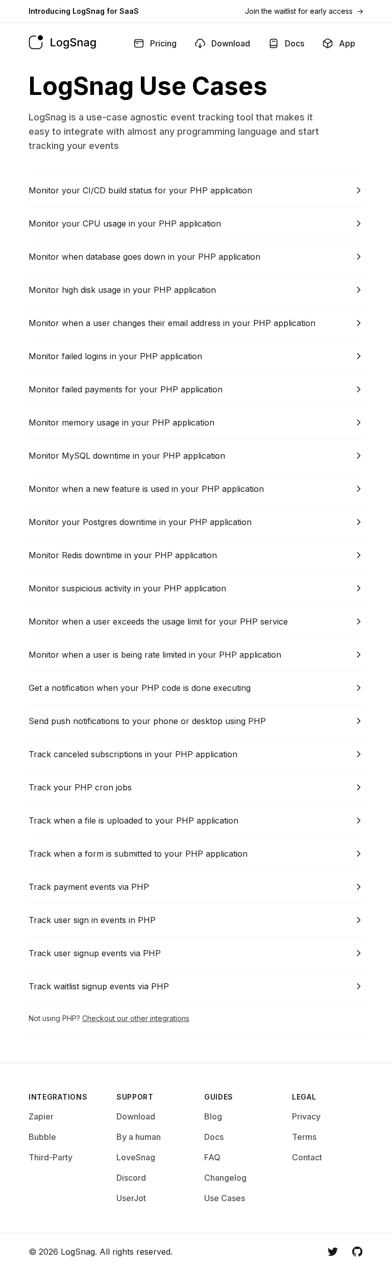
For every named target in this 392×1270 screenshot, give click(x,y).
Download (135, 1116)
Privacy (306, 1116)
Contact (307, 1157)
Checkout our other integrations (135, 1018)
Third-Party (50, 1157)
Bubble (42, 1137)
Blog (213, 1116)
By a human (138, 1137)
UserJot (131, 1198)
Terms (304, 1137)
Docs (214, 1137)
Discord (131, 1178)
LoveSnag (135, 1157)
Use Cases (224, 1198)
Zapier (41, 1116)
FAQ (212, 1157)
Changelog (225, 1178)
